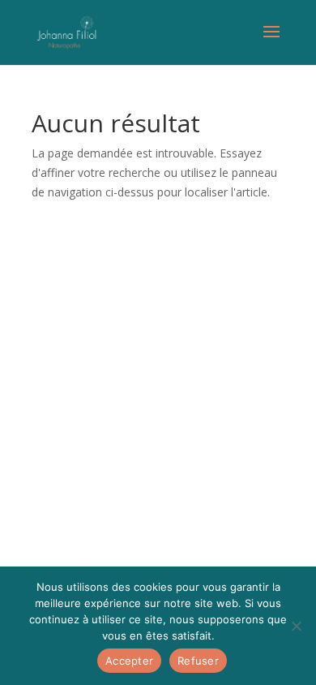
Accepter (129, 660)
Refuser (198, 660)
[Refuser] (296, 626)
